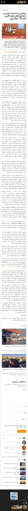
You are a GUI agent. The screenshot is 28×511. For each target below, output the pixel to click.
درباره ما (19, 500)
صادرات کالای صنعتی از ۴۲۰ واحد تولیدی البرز (15, 346)
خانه (25, 7)
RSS (15, 500)
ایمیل (24, 412)
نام (25, 406)
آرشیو (4, 437)
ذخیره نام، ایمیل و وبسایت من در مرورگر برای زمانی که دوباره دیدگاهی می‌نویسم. (15, 426)
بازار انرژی (21, 7)
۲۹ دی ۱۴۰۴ (23, 348)
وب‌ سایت (24, 419)
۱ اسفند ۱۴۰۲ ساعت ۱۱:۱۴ (21, 21)
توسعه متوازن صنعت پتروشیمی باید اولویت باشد (12, 473)
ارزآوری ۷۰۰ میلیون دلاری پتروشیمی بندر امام (11, 482)
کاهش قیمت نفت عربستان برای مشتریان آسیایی (11, 478)
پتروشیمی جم (9, 201)
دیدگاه (24, 389)
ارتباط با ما (24, 500)
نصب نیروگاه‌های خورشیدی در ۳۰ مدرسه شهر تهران (14, 369)
